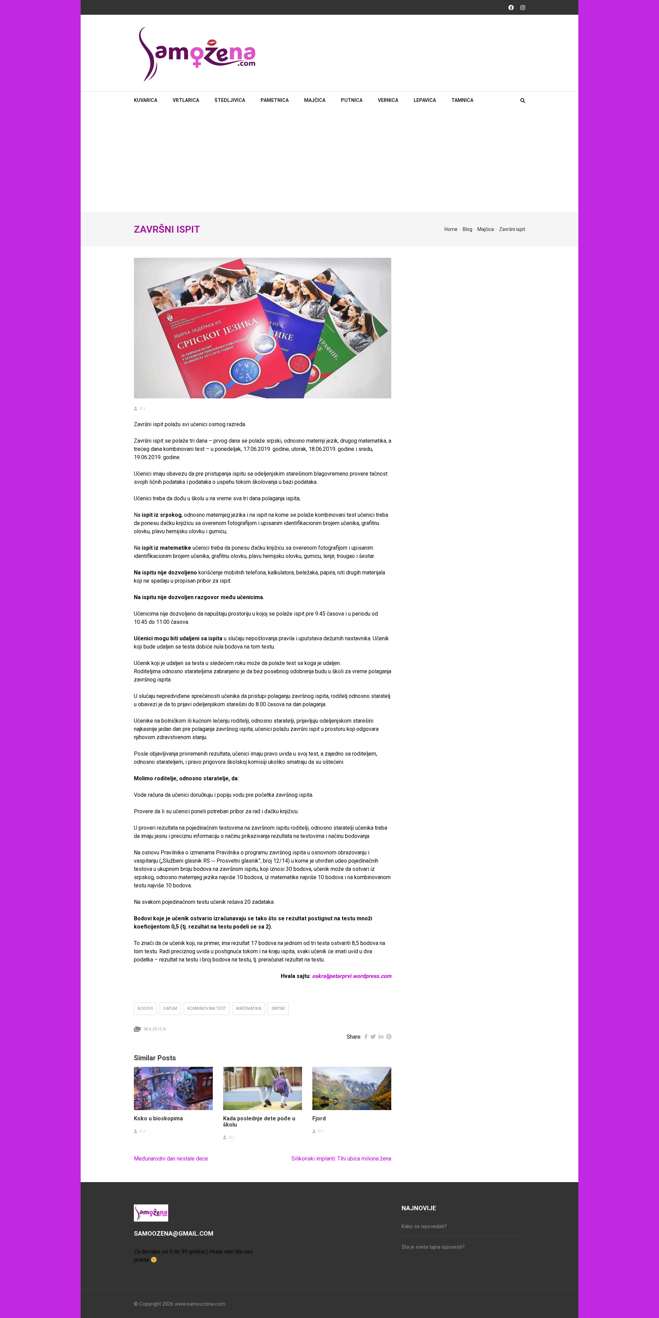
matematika (248, 1008)
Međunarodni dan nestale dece (171, 1158)
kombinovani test (206, 1008)
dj (143, 408)
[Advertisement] (329, 161)
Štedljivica (230, 100)
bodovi (145, 1008)
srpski (278, 1008)
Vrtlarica (186, 100)
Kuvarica (145, 100)
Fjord (319, 1119)
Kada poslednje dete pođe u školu (259, 1122)
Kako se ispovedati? (424, 1226)
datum (170, 1008)
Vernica (388, 100)
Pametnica (275, 100)
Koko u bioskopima (158, 1119)
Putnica (351, 100)
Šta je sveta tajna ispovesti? (433, 1247)
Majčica (314, 100)
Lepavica (425, 100)
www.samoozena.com (200, 1304)
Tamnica (462, 100)
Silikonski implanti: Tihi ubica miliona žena (341, 1158)
